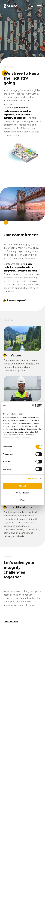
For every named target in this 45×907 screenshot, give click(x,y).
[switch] (38, 454)
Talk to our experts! (15, 300)
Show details (31, 479)
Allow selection (22, 493)
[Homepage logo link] (10, 6)
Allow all (22, 486)
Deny (22, 500)
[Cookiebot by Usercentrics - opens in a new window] (32, 405)
